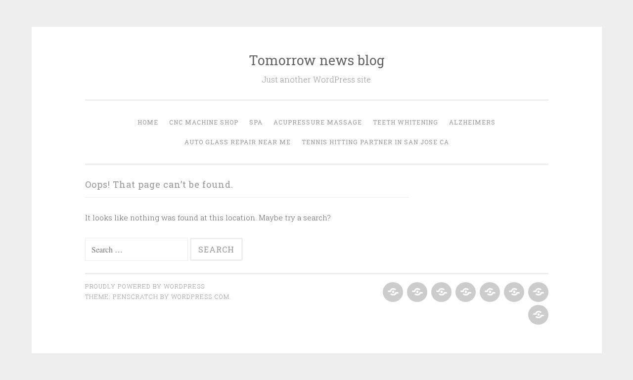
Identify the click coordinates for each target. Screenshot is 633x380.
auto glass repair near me (237, 142)
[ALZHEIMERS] (513, 292)
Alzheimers (472, 122)
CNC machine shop (203, 122)
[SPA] (440, 292)
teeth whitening (405, 122)
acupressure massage (317, 122)
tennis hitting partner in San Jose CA (375, 142)
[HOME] (392, 292)
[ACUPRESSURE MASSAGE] (464, 292)
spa (256, 122)
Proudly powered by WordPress (145, 286)
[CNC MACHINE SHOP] (416, 292)
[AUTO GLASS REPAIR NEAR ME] (537, 292)
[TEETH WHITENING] (489, 292)
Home (147, 122)
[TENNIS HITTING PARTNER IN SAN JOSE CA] (537, 315)
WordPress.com (200, 296)
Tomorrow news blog (317, 60)
